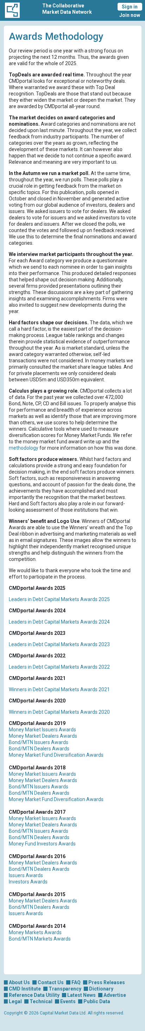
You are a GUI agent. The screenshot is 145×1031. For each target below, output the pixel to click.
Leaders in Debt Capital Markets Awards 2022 (59, 667)
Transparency (65, 989)
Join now (129, 15)
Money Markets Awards (35, 932)
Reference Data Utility (34, 995)
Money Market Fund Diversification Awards (56, 755)
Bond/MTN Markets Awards (40, 939)
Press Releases (106, 982)
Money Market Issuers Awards (42, 729)
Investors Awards (28, 882)
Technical (41, 1001)
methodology (23, 448)
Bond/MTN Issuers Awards (38, 742)
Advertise (114, 995)
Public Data (96, 1001)
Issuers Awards (26, 875)
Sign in (130, 7)
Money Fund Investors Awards (42, 843)
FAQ (76, 982)
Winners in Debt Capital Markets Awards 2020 (59, 712)
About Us (19, 982)
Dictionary (101, 989)
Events (68, 1001)
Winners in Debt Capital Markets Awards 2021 (59, 689)
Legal (15, 1001)
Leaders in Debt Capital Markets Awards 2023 (59, 644)
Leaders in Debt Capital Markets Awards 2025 (59, 599)
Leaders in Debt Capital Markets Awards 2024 (59, 622)
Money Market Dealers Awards (43, 736)
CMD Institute (25, 989)
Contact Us (51, 982)
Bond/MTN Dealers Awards (39, 748)
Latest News (81, 995)
